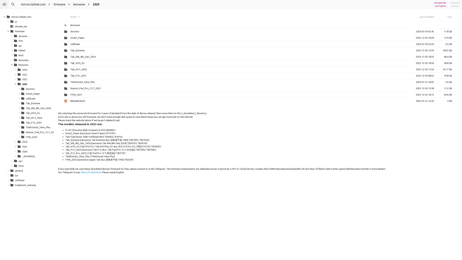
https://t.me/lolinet (91, 172)
